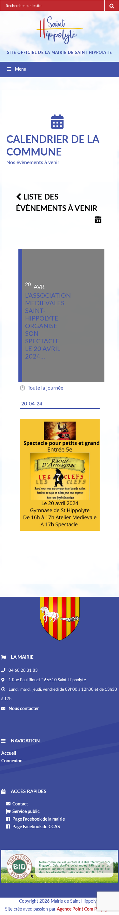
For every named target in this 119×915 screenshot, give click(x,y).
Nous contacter (23, 709)
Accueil (8, 753)
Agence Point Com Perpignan (85, 909)
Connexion (12, 761)
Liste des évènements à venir (56, 203)
